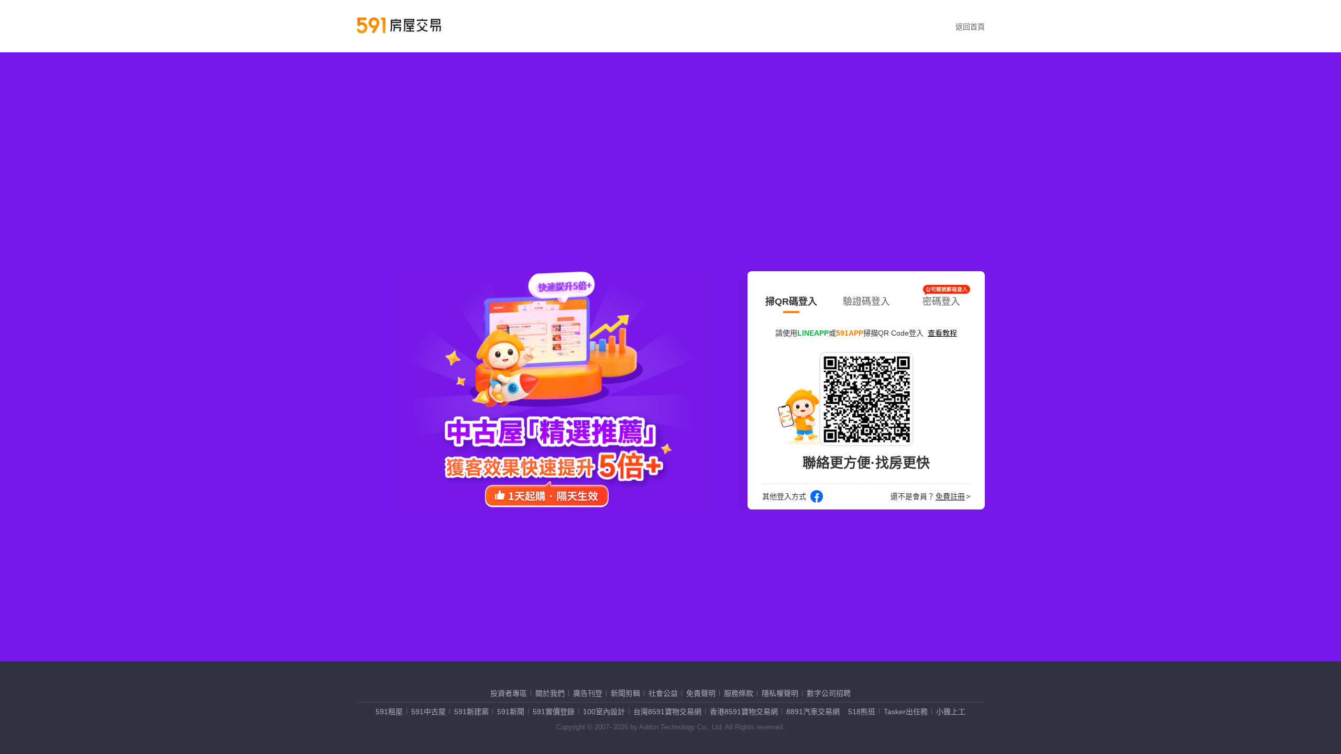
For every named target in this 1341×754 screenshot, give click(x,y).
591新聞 (510, 711)
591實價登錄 (554, 711)
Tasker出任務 (906, 711)
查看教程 (942, 333)
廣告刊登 (587, 693)
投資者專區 (508, 693)
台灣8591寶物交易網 (667, 711)
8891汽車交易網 (813, 711)
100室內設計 (604, 711)
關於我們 (550, 693)
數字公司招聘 (829, 693)
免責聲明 (701, 693)
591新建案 (471, 711)
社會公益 (663, 693)
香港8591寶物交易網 (744, 711)
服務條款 (738, 693)
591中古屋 (428, 711)
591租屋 (389, 711)
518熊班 (861, 711)
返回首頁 (970, 27)
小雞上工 (950, 711)
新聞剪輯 (625, 693)
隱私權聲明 (780, 693)
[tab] (791, 299)
